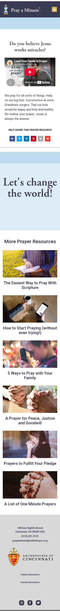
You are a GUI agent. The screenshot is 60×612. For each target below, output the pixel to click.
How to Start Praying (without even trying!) (30, 330)
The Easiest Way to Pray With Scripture (30, 285)
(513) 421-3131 (30, 536)
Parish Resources (30, 575)
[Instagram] (21, 602)
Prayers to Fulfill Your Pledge (30, 463)
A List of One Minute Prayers (30, 504)
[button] (54, 9)
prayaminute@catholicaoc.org (30, 540)
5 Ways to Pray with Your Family (30, 375)
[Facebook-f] (30, 602)
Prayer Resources (30, 582)
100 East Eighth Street (30, 528)
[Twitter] (38, 602)
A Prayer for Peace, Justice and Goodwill (30, 420)
